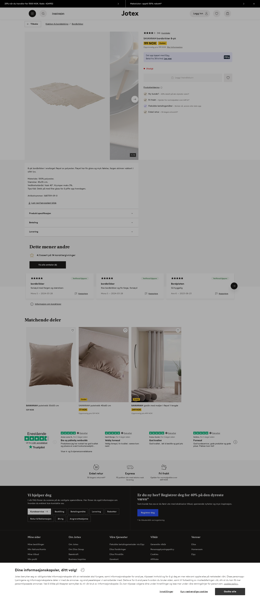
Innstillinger (166, 591)
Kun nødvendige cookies (194, 591)
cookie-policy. (231, 583)
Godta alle (230, 591)
